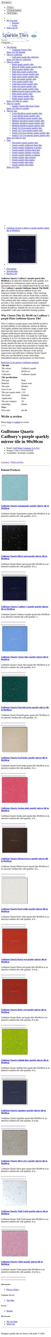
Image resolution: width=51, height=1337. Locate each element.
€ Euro (10, 8)
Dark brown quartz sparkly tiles (25, 74)
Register (15, 23)
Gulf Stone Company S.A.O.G (26, 448)
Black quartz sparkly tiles (23, 69)
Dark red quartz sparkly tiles (24, 79)
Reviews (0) (12, 274)
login (9, 422)
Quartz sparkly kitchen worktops (26, 155)
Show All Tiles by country (18, 108)
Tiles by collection (14, 54)
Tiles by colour (13, 62)
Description (11, 269)
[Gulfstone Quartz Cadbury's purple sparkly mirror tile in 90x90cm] (22, 264)
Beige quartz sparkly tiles (23, 64)
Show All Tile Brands (16, 52)
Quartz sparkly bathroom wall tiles (26, 147)
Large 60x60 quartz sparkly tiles (26, 116)
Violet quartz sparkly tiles (23, 96)
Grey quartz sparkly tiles (22, 81)
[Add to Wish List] (2, 425)
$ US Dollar (12, 13)
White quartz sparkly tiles (23, 99)
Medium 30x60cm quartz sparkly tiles (28, 123)
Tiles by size (12, 111)
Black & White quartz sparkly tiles (26, 67)
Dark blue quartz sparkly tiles (24, 72)
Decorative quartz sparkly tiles (25, 143)
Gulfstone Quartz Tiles (21, 50)
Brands (10, 1311)
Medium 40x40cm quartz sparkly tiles (28, 125)
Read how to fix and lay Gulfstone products (20, 362)
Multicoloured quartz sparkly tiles (26, 91)
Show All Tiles (13, 167)
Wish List (11, 1324)
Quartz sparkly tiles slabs (22, 162)
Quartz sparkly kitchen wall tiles (26, 152)
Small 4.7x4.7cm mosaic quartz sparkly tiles (31, 135)
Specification (12, 271)
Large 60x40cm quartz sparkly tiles (27, 113)
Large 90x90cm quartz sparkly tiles (27, 118)
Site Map (10, 1300)
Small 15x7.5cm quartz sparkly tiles (27, 130)
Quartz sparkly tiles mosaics (24, 157)
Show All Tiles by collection (19, 59)
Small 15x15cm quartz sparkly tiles (27, 128)
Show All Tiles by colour (17, 101)
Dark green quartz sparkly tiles (25, 76)
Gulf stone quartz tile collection (25, 57)
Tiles (9, 140)
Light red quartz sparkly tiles (24, 86)
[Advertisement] (25, 196)
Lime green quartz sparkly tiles (25, 89)
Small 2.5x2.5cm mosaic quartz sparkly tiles (31, 133)
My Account (12, 1321)
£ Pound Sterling (14, 10)
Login (14, 25)
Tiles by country (13, 103)
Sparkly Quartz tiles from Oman (25, 106)
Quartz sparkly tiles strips (23, 165)
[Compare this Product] (5, 425)
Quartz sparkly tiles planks (23, 160)
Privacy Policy (13, 1289)
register (17, 422)
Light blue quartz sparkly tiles (24, 84)
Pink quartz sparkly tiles (22, 94)
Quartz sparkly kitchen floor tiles (26, 150)
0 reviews (5, 462)
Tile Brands (11, 47)
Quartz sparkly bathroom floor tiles (27, 145)
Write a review (17, 462)
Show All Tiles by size (16, 138)
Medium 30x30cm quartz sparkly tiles (28, 121)
